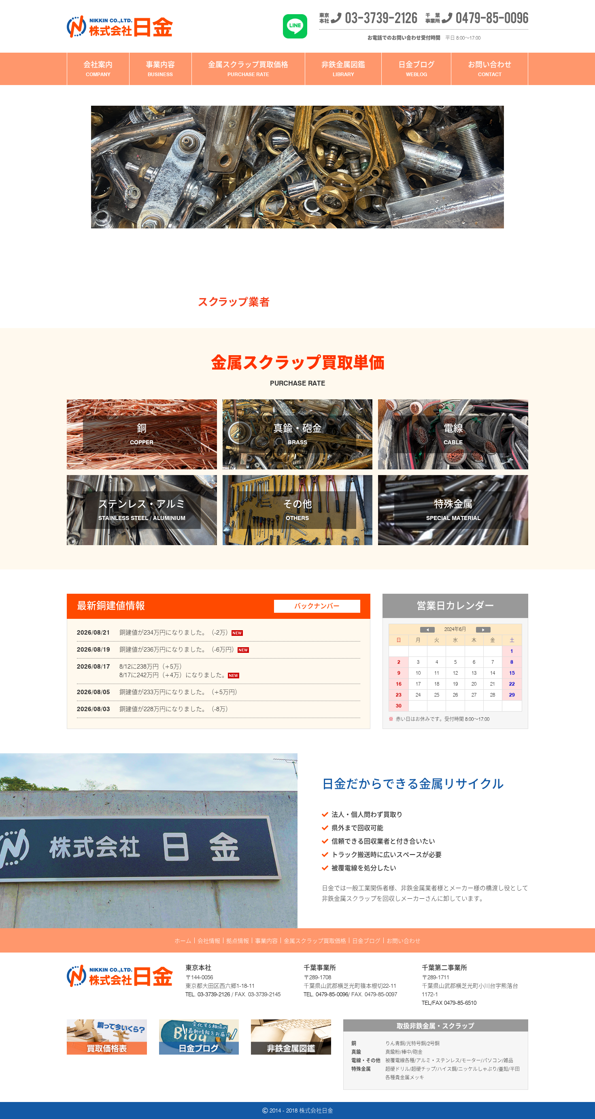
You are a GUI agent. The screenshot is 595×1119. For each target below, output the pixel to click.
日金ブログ (416, 68)
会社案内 (98, 68)
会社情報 (209, 940)
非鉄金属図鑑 (343, 68)
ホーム (182, 940)
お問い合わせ (490, 68)
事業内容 (160, 68)
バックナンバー (317, 606)
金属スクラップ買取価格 (248, 68)
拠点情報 (237, 940)
